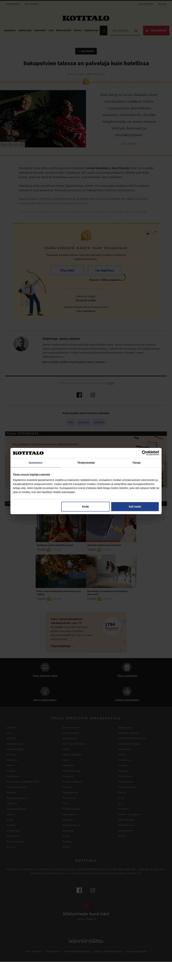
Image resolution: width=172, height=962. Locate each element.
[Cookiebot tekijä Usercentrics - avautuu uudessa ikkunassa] (144, 453)
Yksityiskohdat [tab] (86, 462)
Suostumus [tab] (35, 462)
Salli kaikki (135, 506)
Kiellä (85, 506)
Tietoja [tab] (136, 462)
